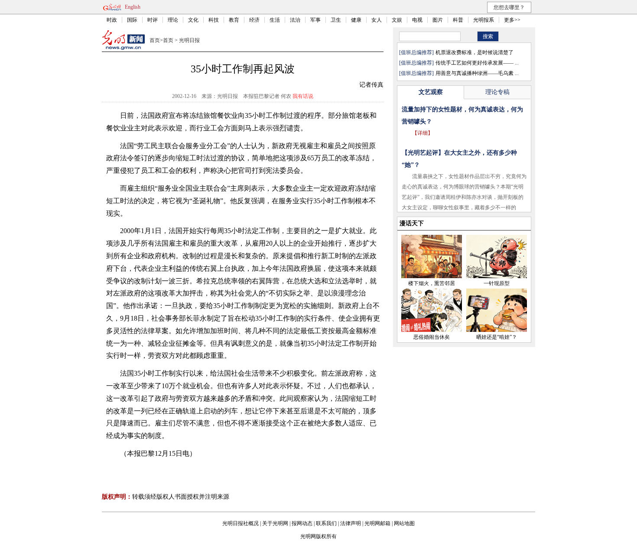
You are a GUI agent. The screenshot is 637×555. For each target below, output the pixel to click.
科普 (458, 20)
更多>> (512, 20)
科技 (213, 20)
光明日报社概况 (240, 523)
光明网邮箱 (377, 523)
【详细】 (422, 133)
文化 (193, 20)
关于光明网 (275, 523)
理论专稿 (497, 92)
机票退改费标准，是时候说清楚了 (475, 52)
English (132, 7)
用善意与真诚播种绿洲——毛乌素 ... (477, 73)
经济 (254, 20)
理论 (173, 20)
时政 (112, 20)
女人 (376, 20)
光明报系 (483, 20)
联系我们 (326, 523)
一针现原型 (497, 283)
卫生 (336, 20)
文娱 (397, 20)
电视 (417, 20)
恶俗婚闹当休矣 (431, 337)
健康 (356, 20)
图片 (437, 20)
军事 (315, 20)
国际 (132, 20)
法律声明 (350, 523)
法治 (295, 20)
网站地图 (404, 523)
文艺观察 (431, 92)
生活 (275, 20)
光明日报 (189, 40)
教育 (234, 20)
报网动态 (302, 523)
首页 (155, 40)
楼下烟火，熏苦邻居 (431, 283)
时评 (152, 20)
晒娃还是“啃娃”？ (496, 337)
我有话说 (302, 96)
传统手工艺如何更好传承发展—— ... (477, 63)
